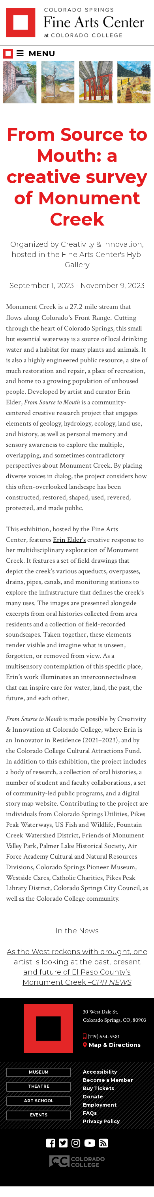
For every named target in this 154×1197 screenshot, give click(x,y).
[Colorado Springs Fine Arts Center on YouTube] (89, 1143)
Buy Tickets (98, 1088)
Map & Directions (115, 1044)
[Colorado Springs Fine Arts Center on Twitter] (63, 1143)
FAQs (90, 1113)
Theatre (38, 1086)
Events (38, 1115)
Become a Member (108, 1080)
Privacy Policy (101, 1121)
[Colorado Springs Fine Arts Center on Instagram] (75, 1143)
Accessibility (100, 1072)
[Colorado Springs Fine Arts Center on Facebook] (50, 1143)
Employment (99, 1105)
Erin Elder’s (69, 539)
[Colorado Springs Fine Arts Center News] (103, 1143)
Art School (38, 1100)
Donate (93, 1097)
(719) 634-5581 (103, 1036)
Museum (39, 1072)
